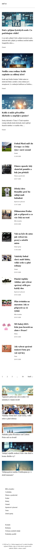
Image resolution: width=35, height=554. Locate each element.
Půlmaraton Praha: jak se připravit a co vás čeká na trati (23, 214)
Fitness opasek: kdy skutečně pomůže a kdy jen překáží (23, 169)
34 (23, 376)
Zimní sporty (17, 246)
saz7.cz (4, 3)
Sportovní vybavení (19, 201)
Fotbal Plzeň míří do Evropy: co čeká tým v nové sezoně (23, 146)
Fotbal (16, 153)
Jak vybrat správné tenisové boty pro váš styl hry (23, 349)
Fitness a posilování (19, 176)
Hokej (16, 334)
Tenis (15, 356)
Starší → (30, 376)
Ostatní (4, 47)
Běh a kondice (18, 221)
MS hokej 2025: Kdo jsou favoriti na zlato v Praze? (23, 327)
